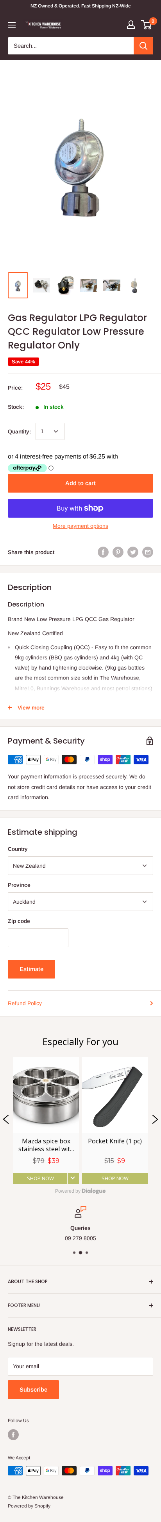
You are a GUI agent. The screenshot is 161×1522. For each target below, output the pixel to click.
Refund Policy (25, 1003)
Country (18, 849)
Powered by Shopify (29, 1506)
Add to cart (80, 483)
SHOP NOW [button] (40, 1178)
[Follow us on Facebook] (13, 1434)
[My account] (131, 24)
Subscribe (33, 1389)
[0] (147, 24)
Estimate (31, 969)
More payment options (80, 526)
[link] (46, 1120)
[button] (6, 1120)
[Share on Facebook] (103, 552)
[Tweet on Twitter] (132, 552)
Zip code (19, 921)
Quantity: (19, 431)
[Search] (143, 45)
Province (19, 885)
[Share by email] (147, 552)
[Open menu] (12, 25)
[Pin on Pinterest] (118, 552)
